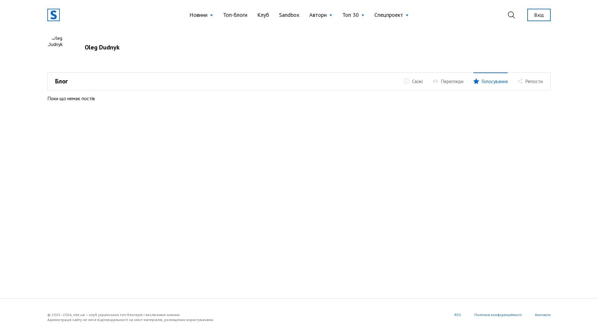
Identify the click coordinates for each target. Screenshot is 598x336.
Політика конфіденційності (498, 314)
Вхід (539, 15)
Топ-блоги (235, 14)
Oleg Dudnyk (102, 47)
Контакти (543, 314)
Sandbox (289, 14)
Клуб (263, 14)
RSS (457, 314)
